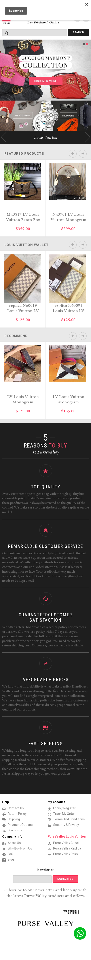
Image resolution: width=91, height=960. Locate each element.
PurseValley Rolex (65, 854)
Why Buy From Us (20, 848)
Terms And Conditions (69, 819)
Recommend (16, 336)
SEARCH (78, 32)
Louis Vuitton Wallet (26, 245)
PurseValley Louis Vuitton (67, 836)
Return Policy (17, 813)
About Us (14, 843)
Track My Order (64, 813)
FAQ (10, 854)
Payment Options (20, 825)
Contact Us (16, 808)
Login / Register (64, 808)
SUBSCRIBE (65, 878)
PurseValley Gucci (66, 843)
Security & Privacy (66, 825)
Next (87, 137)
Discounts (15, 830)
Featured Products (24, 154)
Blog (11, 859)
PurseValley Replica (67, 848)
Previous (3, 137)
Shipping (14, 819)
